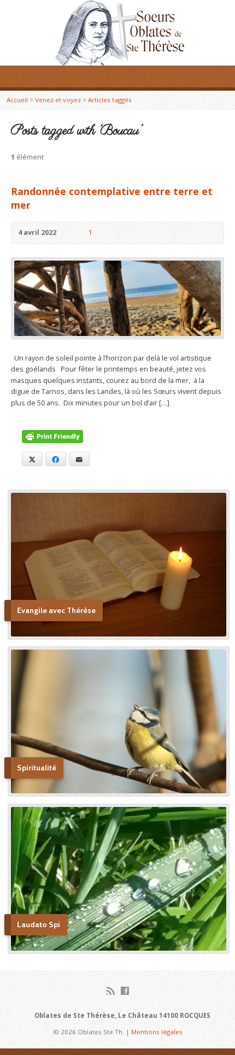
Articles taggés (110, 100)
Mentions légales (157, 1032)
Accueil (17, 100)
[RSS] (111, 991)
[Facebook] (125, 991)
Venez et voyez (58, 100)
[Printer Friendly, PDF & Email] (52, 438)
